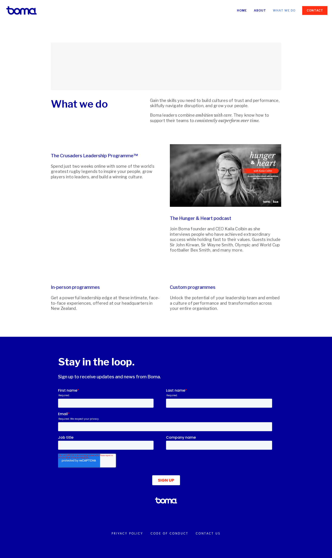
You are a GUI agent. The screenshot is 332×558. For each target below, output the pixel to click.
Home (242, 10)
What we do (284, 10)
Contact (315, 10)
